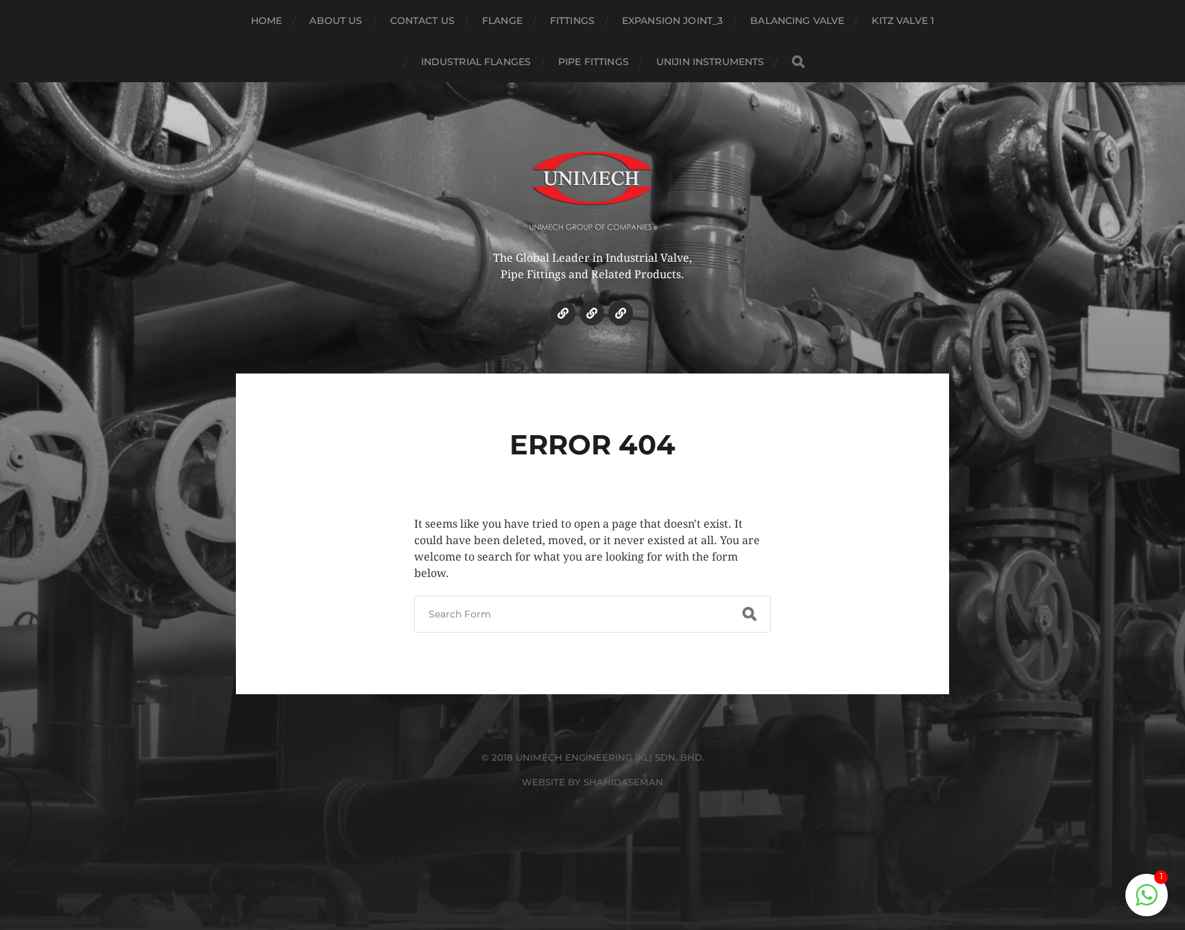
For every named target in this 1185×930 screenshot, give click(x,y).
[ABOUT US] (591, 313)
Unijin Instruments (710, 62)
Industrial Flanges (476, 62)
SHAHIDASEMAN (623, 781)
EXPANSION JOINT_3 (672, 20)
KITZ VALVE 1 (903, 20)
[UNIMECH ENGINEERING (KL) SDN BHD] (592, 181)
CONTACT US (422, 20)
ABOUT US (335, 20)
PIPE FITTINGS (593, 62)
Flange (502, 20)
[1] (1147, 902)
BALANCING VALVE (797, 20)
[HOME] (563, 313)
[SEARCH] (798, 62)
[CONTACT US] (620, 313)
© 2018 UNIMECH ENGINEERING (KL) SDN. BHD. (592, 757)
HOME (267, 20)
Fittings (572, 20)
